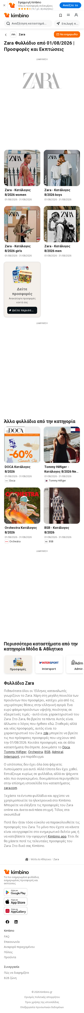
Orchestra (35, 752)
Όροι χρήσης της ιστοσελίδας (42, 1002)
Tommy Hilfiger (15, 752)
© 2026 (42, 992)
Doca (66, 747)
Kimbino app (57, 836)
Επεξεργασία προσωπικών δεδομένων (42, 1007)
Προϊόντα (10, 957)
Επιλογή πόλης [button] (70, 23)
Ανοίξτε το (70, 5)
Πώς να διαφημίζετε (16, 972)
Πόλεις (8, 952)
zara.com (10, 788)
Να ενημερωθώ (69, 34)
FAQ (6, 936)
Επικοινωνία (12, 942)
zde (45, 733)
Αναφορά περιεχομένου (19, 947)
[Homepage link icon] (26, 859)
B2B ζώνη (10, 978)
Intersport (11, 756)
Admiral (57, 752)
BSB (47, 752)
